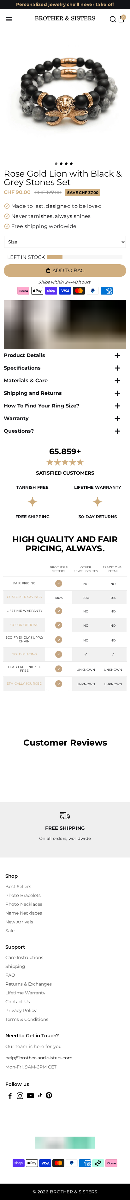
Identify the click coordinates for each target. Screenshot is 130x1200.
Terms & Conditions (26, 1019)
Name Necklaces (23, 913)
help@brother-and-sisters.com (39, 1058)
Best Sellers (18, 886)
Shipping (15, 966)
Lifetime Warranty (25, 992)
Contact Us (17, 1001)
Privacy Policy (21, 1010)
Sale (10, 930)
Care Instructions (24, 957)
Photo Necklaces (23, 904)
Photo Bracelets (23, 895)
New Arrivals (19, 921)
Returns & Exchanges (28, 983)
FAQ (10, 975)
